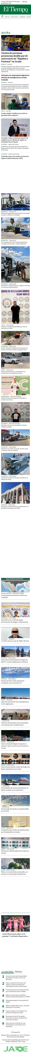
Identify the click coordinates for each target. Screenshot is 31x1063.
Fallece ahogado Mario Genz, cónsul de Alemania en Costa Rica (17, 1006)
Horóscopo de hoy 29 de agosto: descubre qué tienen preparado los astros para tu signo (16, 1017)
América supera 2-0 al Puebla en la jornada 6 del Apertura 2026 (16, 1011)
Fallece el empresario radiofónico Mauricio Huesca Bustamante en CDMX (18, 996)
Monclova (7, 17)
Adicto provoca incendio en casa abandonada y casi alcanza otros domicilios (16, 1024)
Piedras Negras (14, 17)
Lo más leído (7, 971)
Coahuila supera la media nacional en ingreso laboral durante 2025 (15, 157)
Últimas (18, 971)
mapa (23, 1041)
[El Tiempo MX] (15, 12)
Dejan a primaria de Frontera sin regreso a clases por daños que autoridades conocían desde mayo (16, 984)
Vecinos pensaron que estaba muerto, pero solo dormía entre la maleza (17, 990)
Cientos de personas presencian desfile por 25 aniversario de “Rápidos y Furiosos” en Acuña (14, 57)
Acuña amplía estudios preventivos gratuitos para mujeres (14, 114)
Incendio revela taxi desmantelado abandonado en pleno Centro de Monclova (16, 977)
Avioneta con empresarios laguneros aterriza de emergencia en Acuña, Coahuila (15, 77)
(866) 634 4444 (16, 1041)
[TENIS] (15, 931)
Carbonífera (22, 17)
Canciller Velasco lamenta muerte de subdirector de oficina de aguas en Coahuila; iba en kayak (14, 140)
